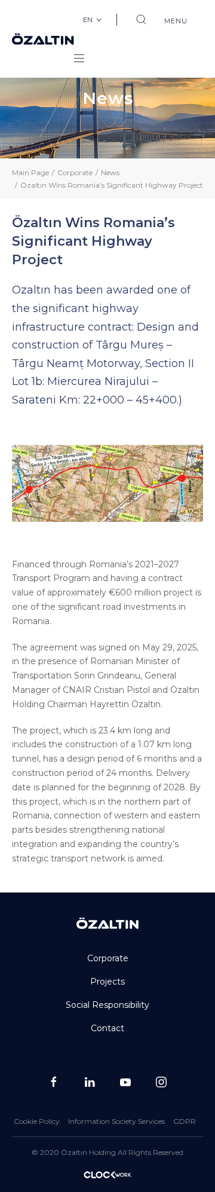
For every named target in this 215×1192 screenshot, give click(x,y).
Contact (107, 1028)
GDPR (184, 1121)
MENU (175, 21)
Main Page (30, 172)
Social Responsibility (107, 1005)
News (110, 172)
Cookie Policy (37, 1121)
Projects (107, 981)
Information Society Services (116, 1121)
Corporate (75, 172)
